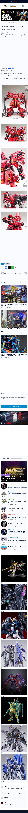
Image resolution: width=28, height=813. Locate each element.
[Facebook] (6, 267)
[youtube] (14, 2)
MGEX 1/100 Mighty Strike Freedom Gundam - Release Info (17, 494)
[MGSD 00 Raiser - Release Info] (4, 509)
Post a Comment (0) (14, 406)
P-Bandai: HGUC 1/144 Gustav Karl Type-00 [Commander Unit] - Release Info (17, 532)
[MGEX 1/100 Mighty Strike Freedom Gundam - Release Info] (4, 494)
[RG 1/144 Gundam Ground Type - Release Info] (4, 524)
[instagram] (17, 2)
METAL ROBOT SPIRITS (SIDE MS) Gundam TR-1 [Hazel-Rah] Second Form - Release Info (16, 540)
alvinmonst (11, 68)
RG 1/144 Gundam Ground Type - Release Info (16, 524)
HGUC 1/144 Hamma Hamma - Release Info (17, 502)
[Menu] (2, 5)
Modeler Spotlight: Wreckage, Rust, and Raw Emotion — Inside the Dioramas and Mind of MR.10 (13, 330)
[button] (23, 6)
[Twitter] (9, 267)
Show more (22, 282)
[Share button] (15, 267)
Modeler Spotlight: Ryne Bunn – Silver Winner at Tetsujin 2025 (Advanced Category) (14, 355)
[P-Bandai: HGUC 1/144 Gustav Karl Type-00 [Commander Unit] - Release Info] (4, 532)
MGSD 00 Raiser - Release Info (15, 508)
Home (2, 22)
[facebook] (11, 2)
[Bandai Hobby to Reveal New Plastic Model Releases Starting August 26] (4, 547)
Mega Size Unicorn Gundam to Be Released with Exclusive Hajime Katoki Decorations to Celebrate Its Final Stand (17, 486)
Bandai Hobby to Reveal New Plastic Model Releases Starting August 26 (17, 547)
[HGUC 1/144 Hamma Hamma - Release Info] (4, 501)
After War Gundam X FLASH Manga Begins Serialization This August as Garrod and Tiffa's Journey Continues (17, 517)
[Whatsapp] (12, 267)
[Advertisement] (14, 53)
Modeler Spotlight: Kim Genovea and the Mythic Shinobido (14, 305)
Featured (6, 22)
